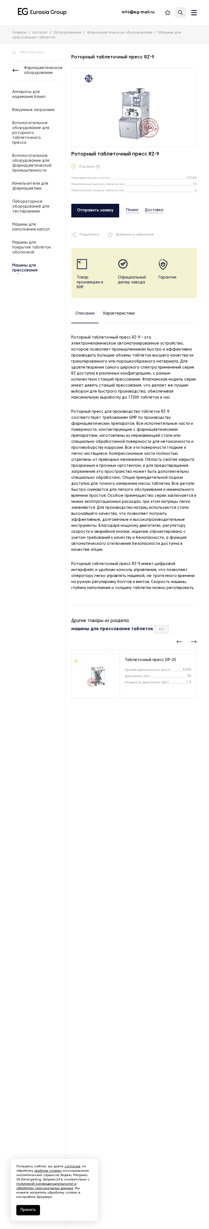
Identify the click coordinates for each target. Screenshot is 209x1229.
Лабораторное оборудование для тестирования (30, 206)
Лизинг (132, 210)
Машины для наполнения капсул (31, 227)
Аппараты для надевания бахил (28, 94)
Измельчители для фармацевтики (30, 186)
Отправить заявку (95, 210)
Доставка (154, 210)
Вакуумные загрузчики (33, 110)
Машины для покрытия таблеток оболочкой (31, 247)
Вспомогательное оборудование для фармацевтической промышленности (31, 163)
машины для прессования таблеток (112, 629)
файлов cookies (48, 1171)
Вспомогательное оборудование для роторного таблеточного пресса (30, 133)
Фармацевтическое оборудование (43, 70)
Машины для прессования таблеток (25, 270)
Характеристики (119, 313)
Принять (28, 1210)
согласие (72, 1166)
